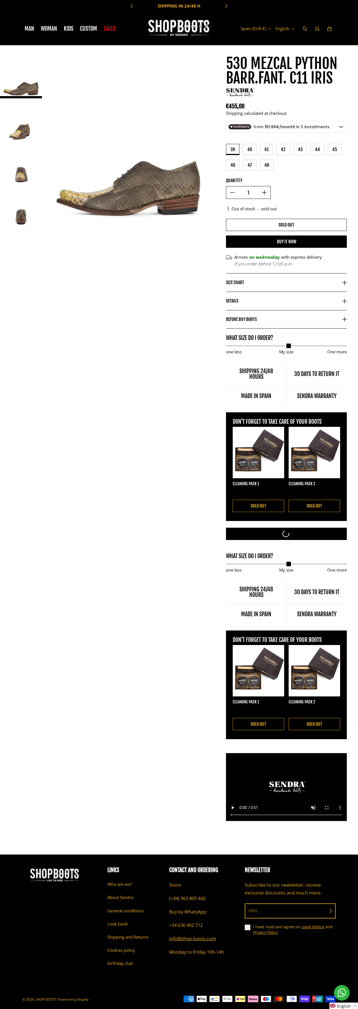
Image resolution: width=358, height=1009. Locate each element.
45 (334, 149)
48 (266, 165)
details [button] (232, 301)
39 (232, 149)
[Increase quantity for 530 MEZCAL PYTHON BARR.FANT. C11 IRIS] (264, 192)
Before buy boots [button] (241, 319)
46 (232, 165)
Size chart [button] (235, 282)
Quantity (234, 180)
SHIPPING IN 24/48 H (179, 6)
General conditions (125, 911)
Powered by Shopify (73, 999)
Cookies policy (121, 950)
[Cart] (329, 29)
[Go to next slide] (226, 6)
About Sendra (120, 897)
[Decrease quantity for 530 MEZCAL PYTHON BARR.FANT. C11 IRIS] (232, 192)
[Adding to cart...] (286, 534)
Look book (117, 924)
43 (300, 149)
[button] (343, 1006)
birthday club (120, 963)
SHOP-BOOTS (46, 999)
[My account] (317, 29)
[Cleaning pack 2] (314, 452)
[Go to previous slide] (132, 6)
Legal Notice (312, 926)
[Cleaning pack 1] (258, 452)
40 (249, 149)
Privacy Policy (265, 932)
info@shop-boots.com (192, 939)
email (253, 910)
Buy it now (286, 241)
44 (317, 149)
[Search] (305, 29)
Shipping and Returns (128, 937)
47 (250, 165)
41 (266, 149)
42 (283, 149)
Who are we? (119, 884)
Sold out (286, 225)
